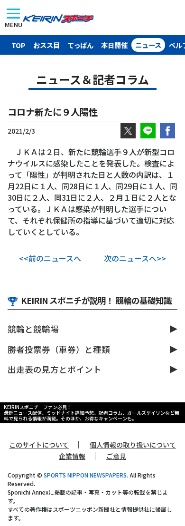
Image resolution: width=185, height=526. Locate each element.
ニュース (148, 45)
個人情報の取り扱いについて (133, 444)
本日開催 (114, 45)
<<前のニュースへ (50, 258)
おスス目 (46, 45)
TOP (18, 45)
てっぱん (80, 45)
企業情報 (72, 456)
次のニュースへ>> (135, 258)
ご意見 (116, 456)
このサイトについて (39, 444)
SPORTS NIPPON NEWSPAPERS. (86, 475)
